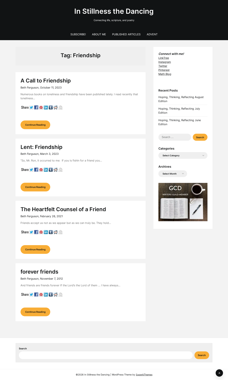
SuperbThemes (144, 374)
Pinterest (164, 70)
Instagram (164, 62)
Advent (152, 34)
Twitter (162, 66)
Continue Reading (35, 124)
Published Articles (126, 34)
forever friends (39, 271)
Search (23, 348)
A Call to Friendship (46, 80)
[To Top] (219, 373)
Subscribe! (78, 34)
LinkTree (163, 58)
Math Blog (164, 74)
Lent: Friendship (41, 147)
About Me (99, 34)
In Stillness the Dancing (114, 11)
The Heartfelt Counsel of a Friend (63, 209)
